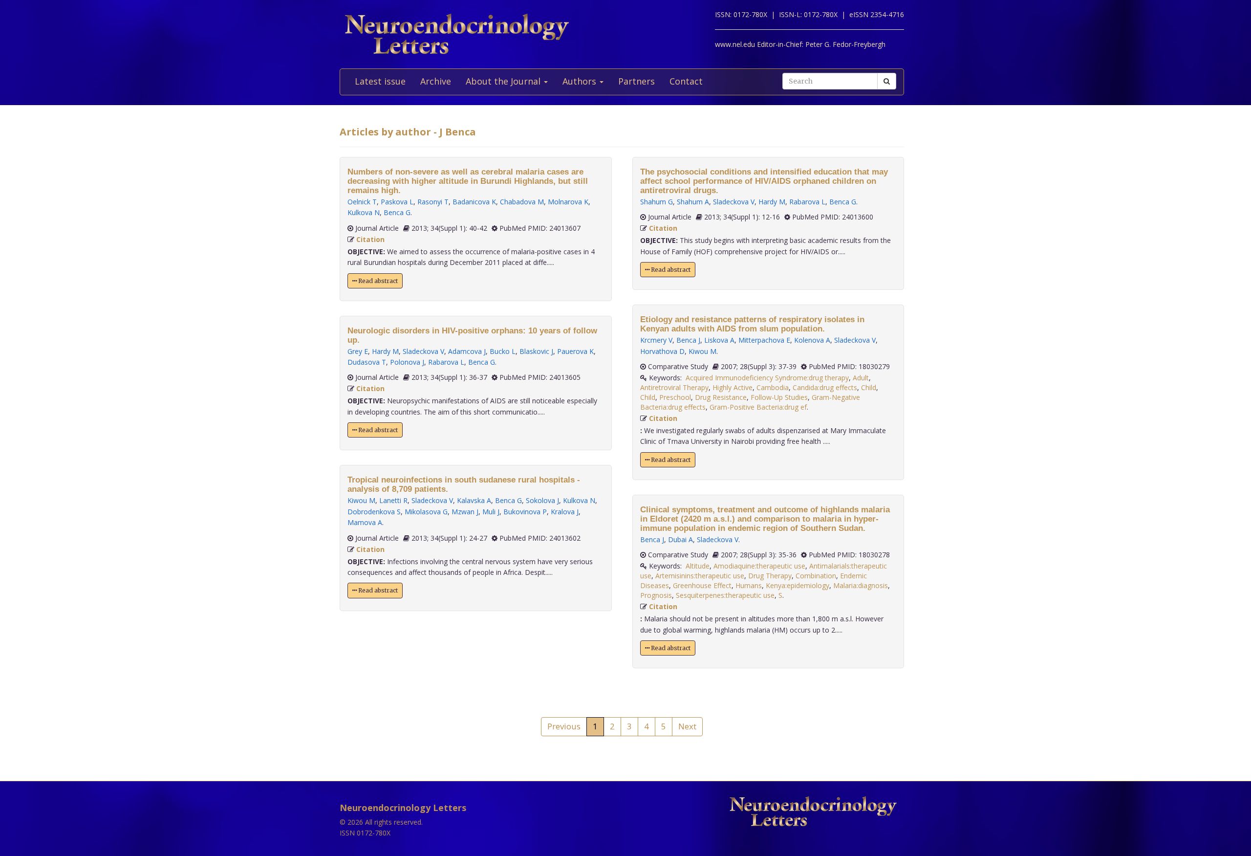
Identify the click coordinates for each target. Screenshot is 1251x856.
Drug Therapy (770, 575)
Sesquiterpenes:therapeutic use (725, 595)
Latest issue (380, 81)
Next (687, 726)
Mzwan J (465, 511)
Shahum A (693, 201)
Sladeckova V (423, 351)
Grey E (357, 351)
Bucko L (503, 351)
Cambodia (772, 387)
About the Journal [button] (504, 81)
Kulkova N (363, 212)
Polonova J (407, 362)
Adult (861, 377)
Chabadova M (522, 201)
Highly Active (732, 387)
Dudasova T (366, 362)
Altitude (698, 566)
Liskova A (719, 340)
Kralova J (565, 511)
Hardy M (385, 351)
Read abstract (377, 281)
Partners (636, 81)
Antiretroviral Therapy (674, 387)
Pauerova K (575, 351)
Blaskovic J (536, 351)
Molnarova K (568, 201)
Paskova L (397, 201)
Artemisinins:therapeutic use (699, 575)
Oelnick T (362, 201)
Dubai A (680, 539)
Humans (748, 585)
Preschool (675, 397)
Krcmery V (656, 340)
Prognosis (656, 595)
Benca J (688, 340)
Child (868, 387)
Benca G (397, 212)
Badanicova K (474, 201)
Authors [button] (580, 81)
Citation (370, 239)
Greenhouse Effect (702, 585)
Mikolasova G (426, 511)
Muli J (490, 511)
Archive (435, 81)
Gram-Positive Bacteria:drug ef (758, 407)
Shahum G (656, 201)
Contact (686, 81)
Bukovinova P (525, 511)
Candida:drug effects (825, 387)
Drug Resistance (721, 397)
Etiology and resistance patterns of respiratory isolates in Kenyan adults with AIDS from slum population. (752, 324)
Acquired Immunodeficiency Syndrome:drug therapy (767, 377)
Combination (816, 575)
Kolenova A (812, 340)
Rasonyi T (433, 201)
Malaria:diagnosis (860, 585)
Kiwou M (361, 500)
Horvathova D (662, 351)
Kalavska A (474, 500)
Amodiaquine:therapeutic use (759, 566)
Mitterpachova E (764, 340)
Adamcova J (467, 351)
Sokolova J (542, 500)
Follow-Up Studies (779, 397)
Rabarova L (446, 362)
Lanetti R (393, 500)
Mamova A (364, 522)
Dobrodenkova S (374, 511)
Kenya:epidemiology (797, 585)
